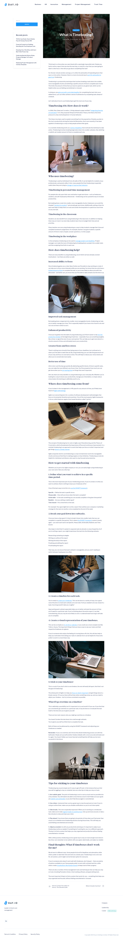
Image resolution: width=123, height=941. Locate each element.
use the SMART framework (79, 488)
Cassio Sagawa (65, 39)
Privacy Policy (23, 934)
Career (104, 910)
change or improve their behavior (77, 185)
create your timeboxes (65, 600)
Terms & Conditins (10, 934)
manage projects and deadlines (85, 241)
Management (66, 4)
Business (38, 4)
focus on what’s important (80, 693)
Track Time (98, 4)
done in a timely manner (62, 449)
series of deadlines (76, 128)
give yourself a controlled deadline (68, 92)
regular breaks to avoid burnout (72, 812)
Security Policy (35, 934)
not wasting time (67, 370)
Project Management (82, 4)
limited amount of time (55, 270)
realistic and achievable (58, 799)
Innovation (54, 4)
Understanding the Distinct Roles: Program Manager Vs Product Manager (25, 57)
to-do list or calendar (70, 625)
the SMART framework (85, 520)
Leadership (105, 907)
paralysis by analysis (60, 205)
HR (46, 4)
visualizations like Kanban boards (67, 865)
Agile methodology (59, 390)
